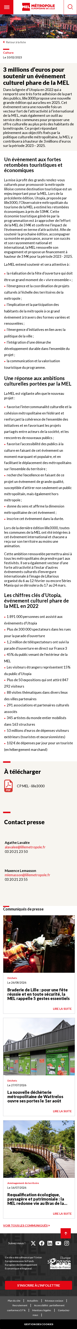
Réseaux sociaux (54, 1300)
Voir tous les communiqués (25, 1225)
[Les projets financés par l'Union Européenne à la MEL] (59, 1263)
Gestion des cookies (38, 1324)
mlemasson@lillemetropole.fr (27, 875)
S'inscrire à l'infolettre (38, 1285)
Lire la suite (62, 1008)
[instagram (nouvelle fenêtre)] (66, 1243)
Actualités (32, 1300)
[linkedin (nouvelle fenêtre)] (49, 1243)
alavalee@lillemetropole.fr (25, 847)
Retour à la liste (16, 42)
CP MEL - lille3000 (31, 786)
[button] (6, 7)
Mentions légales (41, 1310)
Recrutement (20, 1305)
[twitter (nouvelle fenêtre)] (33, 1243)
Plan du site (14, 1300)
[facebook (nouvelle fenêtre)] (41, 1243)
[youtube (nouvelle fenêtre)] (58, 1243)
